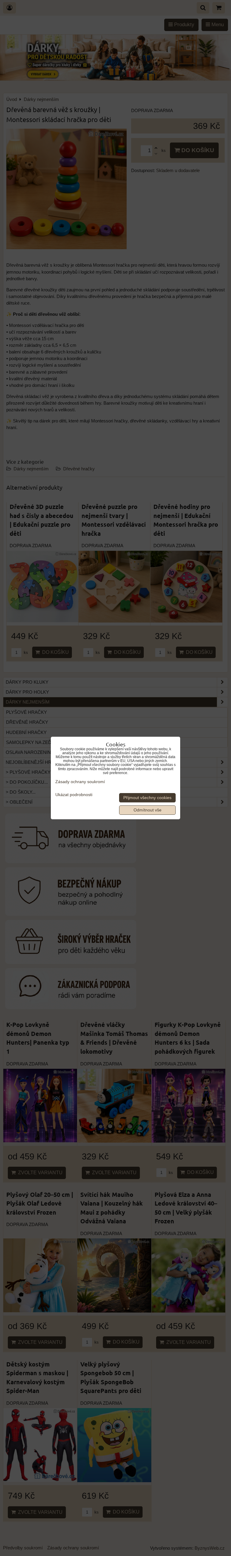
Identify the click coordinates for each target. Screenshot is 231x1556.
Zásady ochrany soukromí (80, 782)
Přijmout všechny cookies (147, 797)
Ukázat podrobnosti (73, 794)
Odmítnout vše (148, 810)
